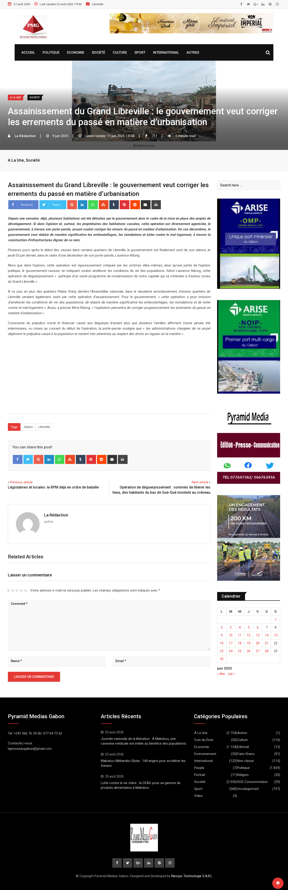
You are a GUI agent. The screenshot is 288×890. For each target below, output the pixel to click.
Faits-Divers (246, 754)
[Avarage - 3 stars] (17, 590)
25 (239, 651)
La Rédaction (56, 515)
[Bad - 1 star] (8, 590)
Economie (75, 52)
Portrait (199, 775)
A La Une (16, 160)
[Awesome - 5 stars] (25, 590)
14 (266, 635)
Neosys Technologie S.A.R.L (191, 876)
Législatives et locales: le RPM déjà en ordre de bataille (54, 487)
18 (239, 643)
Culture (120, 52)
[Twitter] (28, 459)
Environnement (205, 754)
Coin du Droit (203, 740)
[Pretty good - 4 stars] (21, 590)
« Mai (221, 674)
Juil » (231, 674)
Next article (200, 482)
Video (198, 796)
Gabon (28, 427)
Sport (140, 52)
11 (239, 635)
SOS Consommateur (252, 782)
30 (221, 659)
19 (248, 643)
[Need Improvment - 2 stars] (13, 590)
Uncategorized (248, 789)
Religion (243, 775)
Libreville (44, 427)
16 (221, 643)
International (166, 52)
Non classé (245, 761)
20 (257, 643)
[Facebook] (17, 459)
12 (248, 635)
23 (221, 651)
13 (257, 635)
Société (98, 52)
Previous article (21, 482)
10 (230, 635)
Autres (193, 52)
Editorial (243, 747)
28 (266, 651)
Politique (51, 52)
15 (275, 635)
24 (230, 651)
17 (230, 643)
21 (266, 643)
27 (257, 651)
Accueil (28, 52)
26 (248, 651)
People (199, 768)
